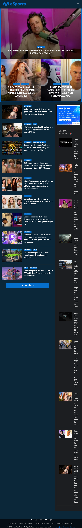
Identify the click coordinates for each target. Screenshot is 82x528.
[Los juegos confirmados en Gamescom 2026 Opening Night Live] (65, 238)
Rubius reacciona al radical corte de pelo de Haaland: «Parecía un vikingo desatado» (61, 91)
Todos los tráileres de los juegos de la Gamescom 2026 (76, 148)
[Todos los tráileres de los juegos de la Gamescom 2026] (65, 142)
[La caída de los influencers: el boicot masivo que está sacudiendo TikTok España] (12, 202)
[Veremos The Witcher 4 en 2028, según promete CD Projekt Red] (65, 316)
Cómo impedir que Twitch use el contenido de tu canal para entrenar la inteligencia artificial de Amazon (37, 238)
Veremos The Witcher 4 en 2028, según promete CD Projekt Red (76, 324)
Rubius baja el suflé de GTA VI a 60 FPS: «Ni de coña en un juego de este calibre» (38, 273)
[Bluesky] (51, 520)
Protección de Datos (42, 523)
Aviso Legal (12, 523)
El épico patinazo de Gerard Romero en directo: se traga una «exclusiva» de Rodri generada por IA (38, 220)
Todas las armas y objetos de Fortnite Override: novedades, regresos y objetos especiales (76, 179)
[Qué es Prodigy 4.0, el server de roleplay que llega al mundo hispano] (12, 255)
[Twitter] (36, 520)
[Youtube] (46, 520)
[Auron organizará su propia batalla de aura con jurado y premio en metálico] (41, 32)
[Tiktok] (31, 520)
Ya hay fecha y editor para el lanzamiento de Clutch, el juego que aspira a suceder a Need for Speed (76, 284)
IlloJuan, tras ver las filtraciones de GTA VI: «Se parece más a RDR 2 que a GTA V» (38, 129)
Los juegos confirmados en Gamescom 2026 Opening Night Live (76, 245)
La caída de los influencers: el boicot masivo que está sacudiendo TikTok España (38, 201)
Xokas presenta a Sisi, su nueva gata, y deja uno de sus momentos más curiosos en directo (38, 111)
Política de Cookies (25, 523)
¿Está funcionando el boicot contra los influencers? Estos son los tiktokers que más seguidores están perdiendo (38, 185)
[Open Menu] (78, 4)
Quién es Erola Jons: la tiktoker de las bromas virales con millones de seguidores (21, 91)
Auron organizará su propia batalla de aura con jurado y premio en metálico (41, 52)
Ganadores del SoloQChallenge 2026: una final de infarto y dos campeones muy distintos (37, 147)
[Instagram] (41, 520)
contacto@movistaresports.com (62, 523)
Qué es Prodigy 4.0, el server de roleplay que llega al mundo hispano (37, 255)
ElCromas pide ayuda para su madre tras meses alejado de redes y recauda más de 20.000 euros (38, 165)
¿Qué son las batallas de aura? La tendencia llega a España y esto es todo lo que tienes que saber (76, 364)
